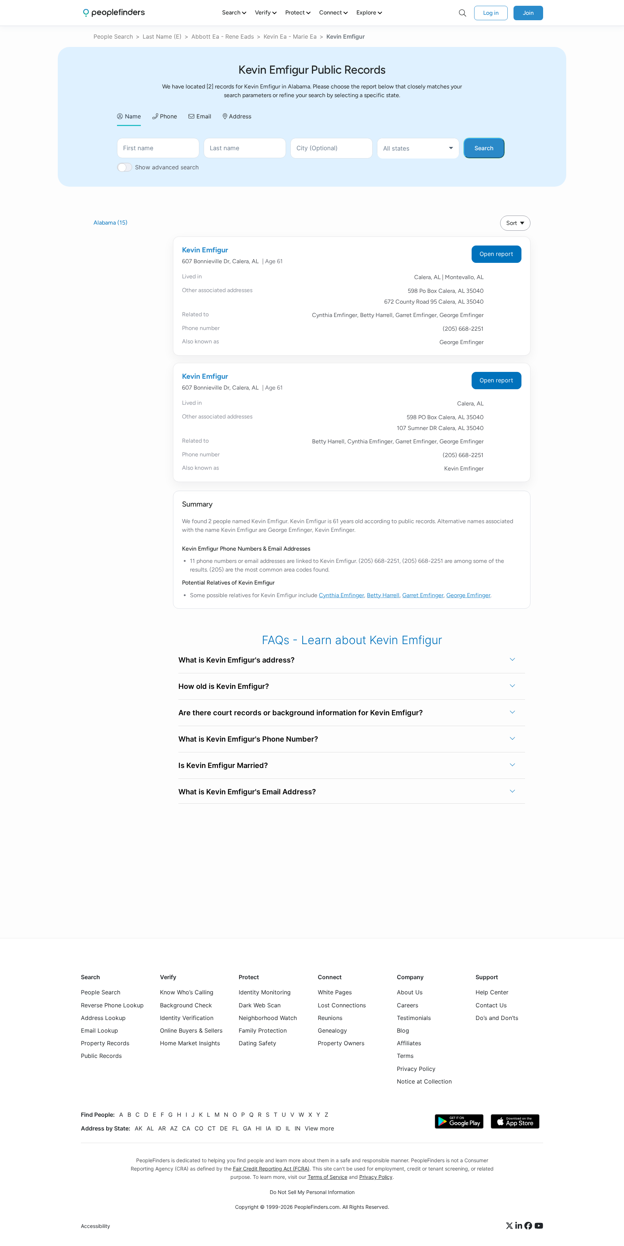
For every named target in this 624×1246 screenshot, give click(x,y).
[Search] (462, 13)
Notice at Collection (424, 1081)
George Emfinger (468, 595)
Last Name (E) (162, 36)
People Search (113, 36)
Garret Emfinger (422, 595)
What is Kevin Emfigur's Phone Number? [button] (248, 739)
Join (528, 12)
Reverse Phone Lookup (112, 1005)
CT (212, 1128)
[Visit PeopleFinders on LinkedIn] (519, 1226)
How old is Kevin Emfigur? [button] (223, 686)
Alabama (110, 222)
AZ (174, 1128)
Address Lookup (103, 1017)
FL (235, 1128)
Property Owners (341, 1043)
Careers (407, 1005)
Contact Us (491, 1005)
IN (297, 1128)
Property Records (105, 1043)
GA (247, 1128)
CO (199, 1128)
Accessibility (95, 1226)
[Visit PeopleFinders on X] (511, 1226)
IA (268, 1128)
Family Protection (263, 1030)
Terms (405, 1055)
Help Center (492, 992)
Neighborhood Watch (268, 1017)
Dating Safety (257, 1043)
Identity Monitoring (265, 992)
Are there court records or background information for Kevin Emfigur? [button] (300, 712)
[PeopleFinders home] (114, 13)
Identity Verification (186, 1017)
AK (138, 1128)
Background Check (186, 1005)
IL (288, 1128)
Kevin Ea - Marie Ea (290, 36)
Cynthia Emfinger (341, 595)
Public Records (101, 1055)
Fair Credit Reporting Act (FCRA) (271, 1168)
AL (150, 1128)
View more (319, 1128)
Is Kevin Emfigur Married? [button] (223, 765)
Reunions (330, 1017)
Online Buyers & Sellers (191, 1030)
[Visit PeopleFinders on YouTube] (538, 1226)
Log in (491, 12)
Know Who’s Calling (186, 992)
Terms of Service (327, 1177)
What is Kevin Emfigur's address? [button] (236, 660)
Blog (403, 1030)
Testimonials (414, 1017)
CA (186, 1128)
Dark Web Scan (260, 1005)
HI (258, 1128)
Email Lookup (99, 1030)
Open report (496, 253)
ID (278, 1128)
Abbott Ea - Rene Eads (222, 36)
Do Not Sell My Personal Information (312, 1192)
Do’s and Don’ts (497, 1017)
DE (224, 1128)
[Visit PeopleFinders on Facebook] (529, 1226)
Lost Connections (342, 1005)
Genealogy (332, 1030)
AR (162, 1128)
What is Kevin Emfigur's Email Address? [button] (247, 791)
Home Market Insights (190, 1043)
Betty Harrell (383, 595)
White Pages (335, 992)
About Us (409, 992)
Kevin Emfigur (205, 250)
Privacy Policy (416, 1068)
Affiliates (409, 1043)
